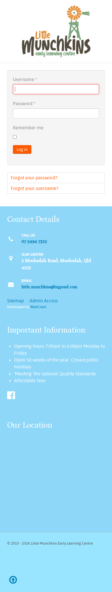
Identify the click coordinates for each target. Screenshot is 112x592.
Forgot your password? (34, 177)
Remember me (28, 127)
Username (25, 79)
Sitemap (15, 300)
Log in (22, 149)
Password (24, 103)
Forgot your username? (34, 188)
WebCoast (38, 306)
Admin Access (44, 300)
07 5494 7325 (34, 241)
